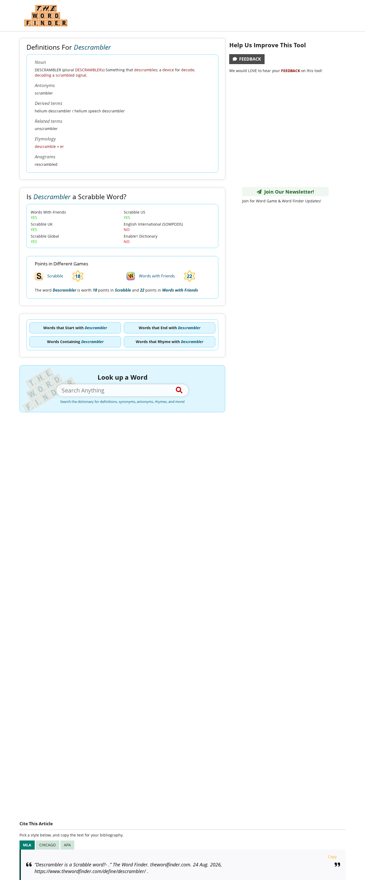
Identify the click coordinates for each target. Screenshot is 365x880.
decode (187, 69)
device (168, 69)
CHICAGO (47, 844)
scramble (64, 75)
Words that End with (169, 327)
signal (81, 75)
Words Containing (75, 341)
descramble (144, 69)
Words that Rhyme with (169, 341)
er (62, 146)
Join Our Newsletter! (288, 191)
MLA (27, 844)
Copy (332, 856)
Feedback (249, 59)
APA (67, 844)
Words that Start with (75, 327)
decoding (43, 75)
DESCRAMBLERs (89, 69)
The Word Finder (46, 15)
